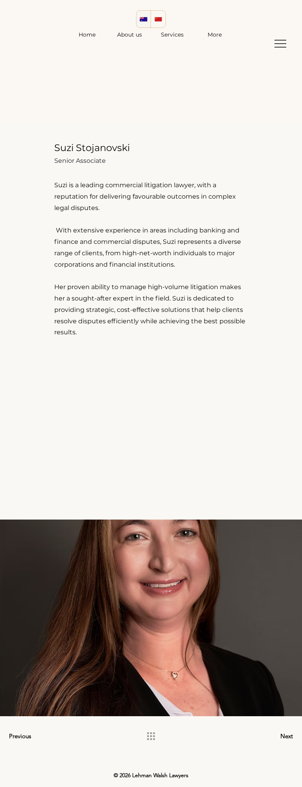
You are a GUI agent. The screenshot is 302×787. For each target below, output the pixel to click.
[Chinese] (158, 19)
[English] (143, 19)
